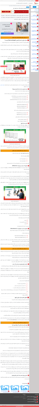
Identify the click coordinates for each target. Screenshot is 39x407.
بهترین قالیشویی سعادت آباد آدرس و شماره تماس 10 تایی (34, 39)
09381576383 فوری (19, 406)
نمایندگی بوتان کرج (25, 3)
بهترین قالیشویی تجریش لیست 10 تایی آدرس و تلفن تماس (34, 20)
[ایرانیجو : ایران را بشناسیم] (36, 3)
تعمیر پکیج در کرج (31, 3)
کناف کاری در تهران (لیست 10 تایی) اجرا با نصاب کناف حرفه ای (35, 42)
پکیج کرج (23, 5)
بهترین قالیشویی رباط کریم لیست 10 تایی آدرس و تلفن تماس (34, 58)
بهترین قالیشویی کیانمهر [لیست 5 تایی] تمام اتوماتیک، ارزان (34, 27)
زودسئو (1, 405)
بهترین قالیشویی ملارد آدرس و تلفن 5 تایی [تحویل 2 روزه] (35, 35)
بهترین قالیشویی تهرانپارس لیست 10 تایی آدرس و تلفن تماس (34, 16)
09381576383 (3, 66)
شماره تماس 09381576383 (7, 33)
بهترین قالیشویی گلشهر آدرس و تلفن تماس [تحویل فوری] (34, 46)
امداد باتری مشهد (36, 9)
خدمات (26, 5)
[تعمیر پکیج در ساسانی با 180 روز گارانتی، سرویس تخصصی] (14, 387)
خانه (27, 5)
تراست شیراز (37, 10)
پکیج (24, 5)
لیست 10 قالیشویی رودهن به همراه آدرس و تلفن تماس (35, 54)
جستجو (37, 5)
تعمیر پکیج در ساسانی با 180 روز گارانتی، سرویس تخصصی (15, 392)
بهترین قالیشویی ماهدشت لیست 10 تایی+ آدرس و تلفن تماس (34, 62)
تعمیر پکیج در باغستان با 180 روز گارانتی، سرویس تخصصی (5, 392)
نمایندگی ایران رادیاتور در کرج (19, 3)
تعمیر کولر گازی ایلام (36, 10)
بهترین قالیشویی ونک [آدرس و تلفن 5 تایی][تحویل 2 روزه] (35, 31)
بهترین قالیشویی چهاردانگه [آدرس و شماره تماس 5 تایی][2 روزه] (34, 69)
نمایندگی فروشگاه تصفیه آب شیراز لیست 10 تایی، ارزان (27, 0)
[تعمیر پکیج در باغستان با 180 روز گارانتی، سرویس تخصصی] (5, 387)
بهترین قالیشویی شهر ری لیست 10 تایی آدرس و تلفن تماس (34, 50)
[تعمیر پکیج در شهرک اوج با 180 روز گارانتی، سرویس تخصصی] (24, 387)
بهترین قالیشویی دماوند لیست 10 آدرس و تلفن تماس (34, 66)
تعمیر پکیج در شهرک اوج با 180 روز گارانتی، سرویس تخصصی (24, 392)
